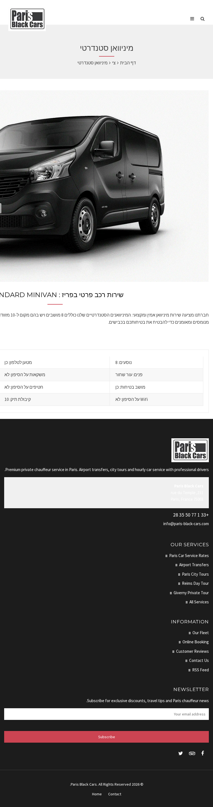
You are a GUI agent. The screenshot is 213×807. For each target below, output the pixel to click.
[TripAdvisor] (192, 753)
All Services (199, 601)
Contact (114, 793)
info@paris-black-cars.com (186, 523)
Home (97, 793)
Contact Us (199, 660)
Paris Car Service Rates (189, 555)
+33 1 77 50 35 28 (191, 515)
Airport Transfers (194, 564)
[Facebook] (202, 753)
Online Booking (195, 641)
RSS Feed (200, 669)
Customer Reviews (192, 651)
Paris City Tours (195, 574)
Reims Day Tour (195, 583)
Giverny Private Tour (191, 592)
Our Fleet (200, 632)
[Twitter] (180, 753)
